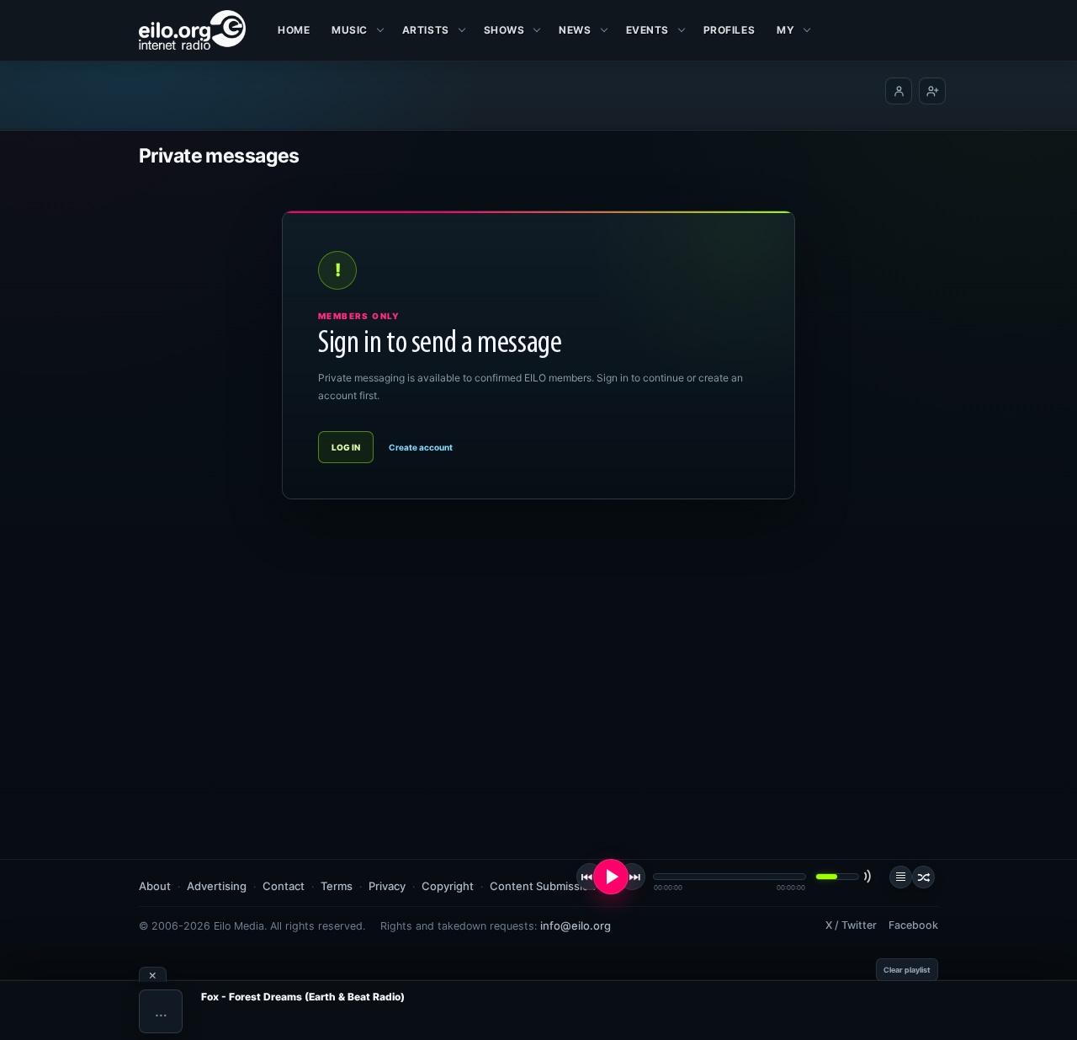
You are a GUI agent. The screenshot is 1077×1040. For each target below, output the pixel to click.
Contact (284, 886)
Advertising (217, 886)
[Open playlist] (900, 877)
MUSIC (350, 30)
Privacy (387, 886)
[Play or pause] (611, 876)
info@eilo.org (575, 925)
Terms (337, 886)
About (155, 886)
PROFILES (729, 30)
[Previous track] (589, 876)
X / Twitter (851, 925)
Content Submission (543, 886)
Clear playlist (907, 969)
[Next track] (631, 876)
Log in (346, 447)
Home (294, 30)
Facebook (913, 925)
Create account (421, 447)
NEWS (575, 30)
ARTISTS (425, 30)
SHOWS (504, 30)
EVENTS (647, 30)
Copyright (448, 886)
